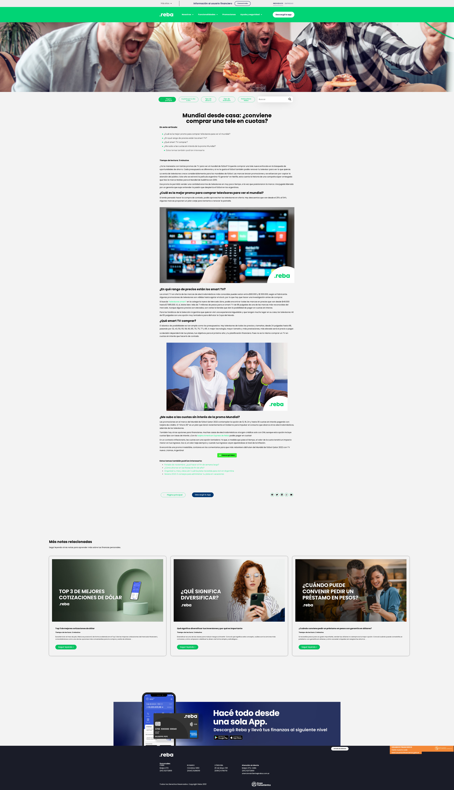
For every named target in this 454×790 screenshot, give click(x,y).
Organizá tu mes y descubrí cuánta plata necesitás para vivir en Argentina (199, 471)
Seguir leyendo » (66, 647)
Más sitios (165, 3)
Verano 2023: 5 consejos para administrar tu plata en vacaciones (194, 474)
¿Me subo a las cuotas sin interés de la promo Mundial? (190, 146)
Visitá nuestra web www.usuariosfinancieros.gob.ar (405, 750)
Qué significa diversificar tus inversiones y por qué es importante (209, 628)
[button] (243, 3)
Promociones (229, 14)
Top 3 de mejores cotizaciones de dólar (75, 628)
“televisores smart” (177, 301)
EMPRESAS (289, 3)
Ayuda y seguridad (250, 14)
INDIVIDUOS (278, 3)
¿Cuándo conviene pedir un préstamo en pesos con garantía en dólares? (335, 628)
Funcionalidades (206, 14)
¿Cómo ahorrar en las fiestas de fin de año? (184, 468)
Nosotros (186, 14)
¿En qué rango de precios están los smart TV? (185, 138)
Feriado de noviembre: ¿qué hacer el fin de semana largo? (191, 465)
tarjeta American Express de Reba (213, 435)
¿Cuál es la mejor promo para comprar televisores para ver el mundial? (197, 134)
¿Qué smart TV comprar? (176, 142)
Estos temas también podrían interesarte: (185, 150)
